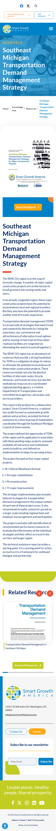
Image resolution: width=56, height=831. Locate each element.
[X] (28, 6)
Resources (31, 108)
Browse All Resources (26, 665)
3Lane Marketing (31, 825)
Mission (15, 820)
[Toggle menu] (51, 28)
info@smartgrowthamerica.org (21, 714)
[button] (35, 6)
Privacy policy (38, 820)
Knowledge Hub (17, 109)
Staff (29, 820)
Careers (23, 820)
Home (6, 108)
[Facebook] (21, 6)
